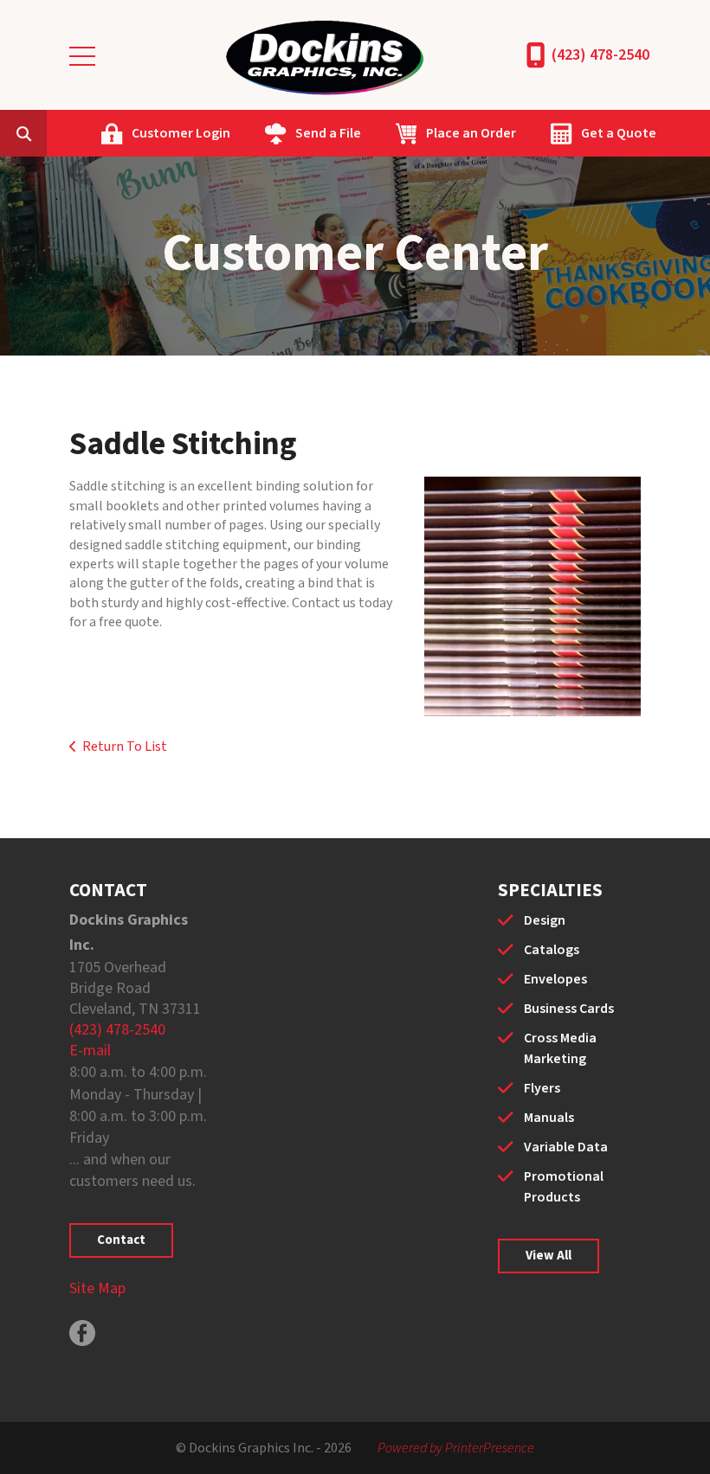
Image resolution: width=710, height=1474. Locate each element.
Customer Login (181, 133)
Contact (121, 1240)
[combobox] (50, 133)
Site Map (97, 1288)
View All (548, 1255)
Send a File (328, 133)
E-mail (90, 1050)
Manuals (549, 1117)
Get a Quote (618, 133)
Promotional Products (564, 1187)
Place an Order (471, 133)
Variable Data (566, 1147)
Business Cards (569, 1008)
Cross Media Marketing (560, 1048)
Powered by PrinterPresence (456, 1448)
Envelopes (555, 979)
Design (544, 920)
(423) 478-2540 (600, 55)
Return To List (124, 746)
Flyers (542, 1088)
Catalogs (551, 949)
